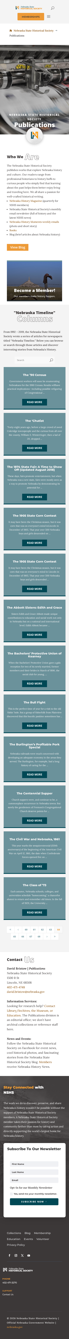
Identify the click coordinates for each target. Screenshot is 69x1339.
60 (26, 929)
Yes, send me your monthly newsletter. (35, 1193)
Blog (27, 1233)
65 (14, 936)
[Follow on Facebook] (9, 1255)
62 (42, 929)
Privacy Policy (16, 1244)
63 (50, 929)
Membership (42, 1233)
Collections (14, 1233)
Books (13, 230)
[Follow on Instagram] (15, 1255)
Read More (34, 402)
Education (13, 1239)
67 (31, 936)
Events (28, 1239)
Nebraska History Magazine (25, 200)
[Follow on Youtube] (28, 1255)
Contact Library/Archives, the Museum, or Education (31, 1010)
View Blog (17, 247)
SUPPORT (7, 1291)
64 (58, 929)
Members (45, 1062)
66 (23, 936)
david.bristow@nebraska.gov (26, 992)
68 (39, 936)
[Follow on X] (22, 1255)
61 (34, 929)
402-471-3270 (9, 1282)
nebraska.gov (15, 1327)
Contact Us (7, 1294)
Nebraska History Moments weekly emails (34, 221)
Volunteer (42, 1239)
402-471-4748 (16, 987)
